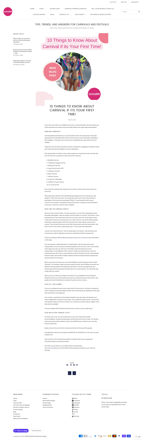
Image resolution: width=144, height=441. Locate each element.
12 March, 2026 (18, 44)
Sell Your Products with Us (103, 9)
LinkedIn (76, 405)
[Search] (139, 11)
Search (45, 398)
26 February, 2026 (18, 64)
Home (32, 9)
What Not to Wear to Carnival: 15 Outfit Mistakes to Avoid (22, 61)
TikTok (76, 409)
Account (113, 2)
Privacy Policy (47, 403)
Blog (52, 14)
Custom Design (39, 14)
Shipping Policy (47, 405)
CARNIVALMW (29, 436)
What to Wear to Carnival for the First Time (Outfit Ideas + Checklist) (22, 40)
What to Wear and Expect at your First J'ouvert (72, 237)
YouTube (76, 416)
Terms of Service (48, 407)
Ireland (36, 430)
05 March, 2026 (18, 55)
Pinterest (76, 407)
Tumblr (76, 412)
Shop (41, 9)
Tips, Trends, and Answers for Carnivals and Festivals (71, 28)
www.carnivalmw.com (54, 348)
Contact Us (64, 14)
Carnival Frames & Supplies (75, 9)
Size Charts (79, 14)
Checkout (135, 2)
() (124, 2)
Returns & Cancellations (101, 14)
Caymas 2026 (55, 9)
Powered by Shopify (40, 436)
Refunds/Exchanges (49, 400)
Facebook (77, 400)
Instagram (77, 403)
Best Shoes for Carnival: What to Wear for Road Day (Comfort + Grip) (22, 51)
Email (75, 398)
